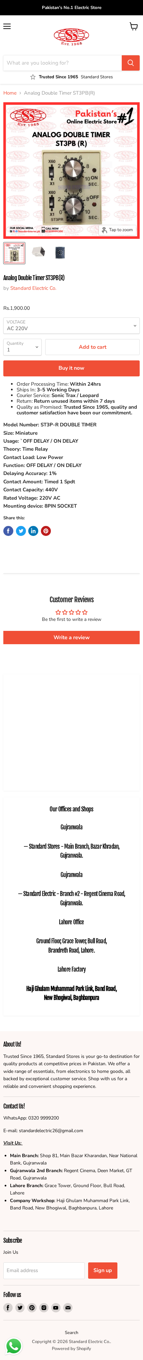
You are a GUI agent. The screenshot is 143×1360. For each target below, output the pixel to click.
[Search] (131, 63)
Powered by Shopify (71, 1349)
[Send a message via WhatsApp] (13, 1346)
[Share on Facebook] (8, 531)
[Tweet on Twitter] (21, 531)
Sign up (102, 1270)
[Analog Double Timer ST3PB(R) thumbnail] (37, 253)
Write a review (72, 637)
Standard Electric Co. (33, 288)
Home (10, 93)
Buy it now (71, 368)
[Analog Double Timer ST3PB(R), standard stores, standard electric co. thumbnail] (14, 253)
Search (71, 1333)
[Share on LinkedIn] (33, 531)
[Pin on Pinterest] (46, 531)
